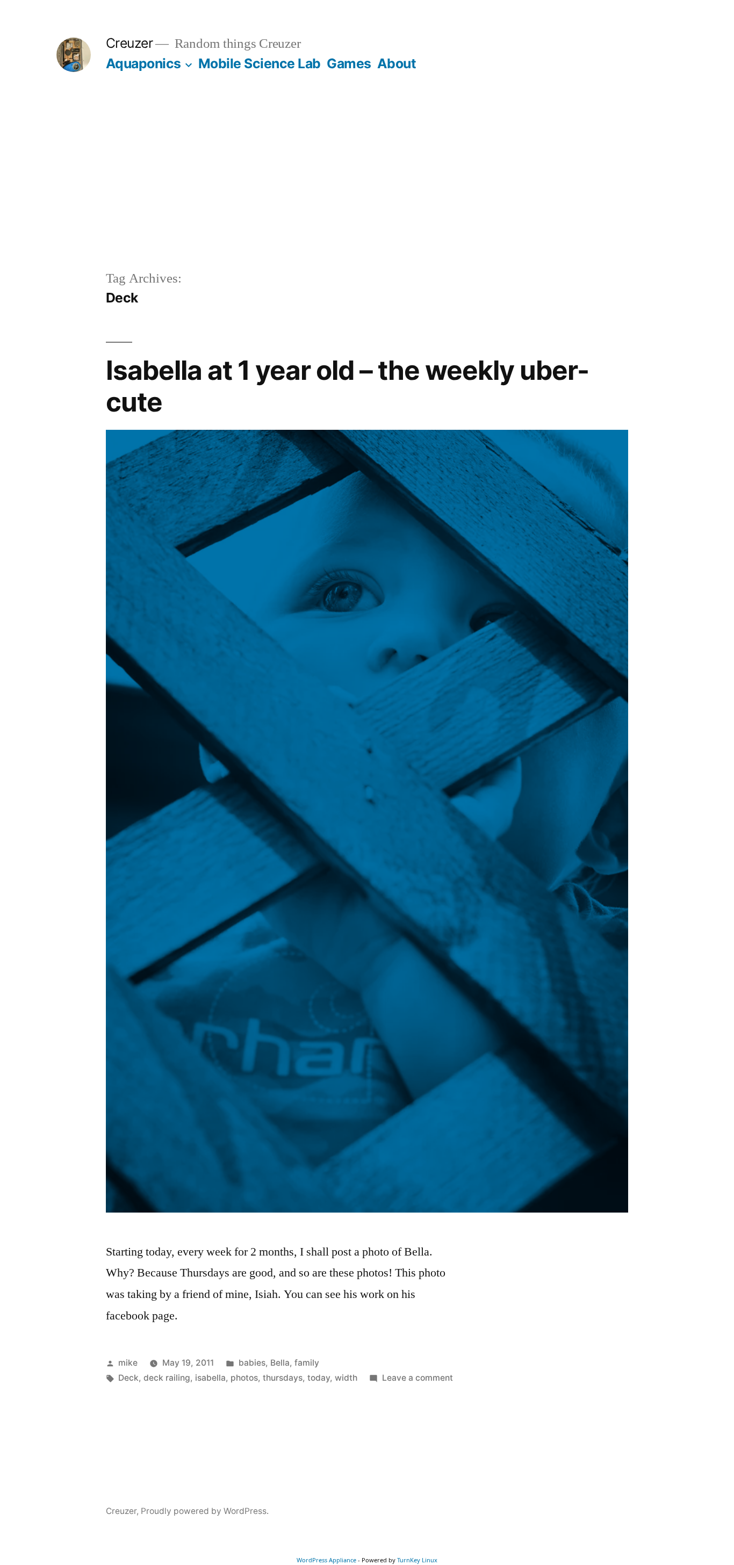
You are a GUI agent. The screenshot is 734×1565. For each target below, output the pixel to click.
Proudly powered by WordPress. (205, 1511)
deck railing (166, 1378)
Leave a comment (417, 1378)
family (306, 1363)
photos (244, 1378)
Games (349, 63)
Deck (128, 1378)
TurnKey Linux (417, 1560)
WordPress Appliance (326, 1560)
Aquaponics (143, 63)
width (346, 1378)
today (318, 1378)
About (396, 63)
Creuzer (129, 43)
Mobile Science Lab (259, 63)
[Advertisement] (367, 188)
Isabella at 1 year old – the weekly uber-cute (347, 386)
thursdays (283, 1378)
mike (128, 1363)
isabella (210, 1378)
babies (252, 1363)
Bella (280, 1363)
